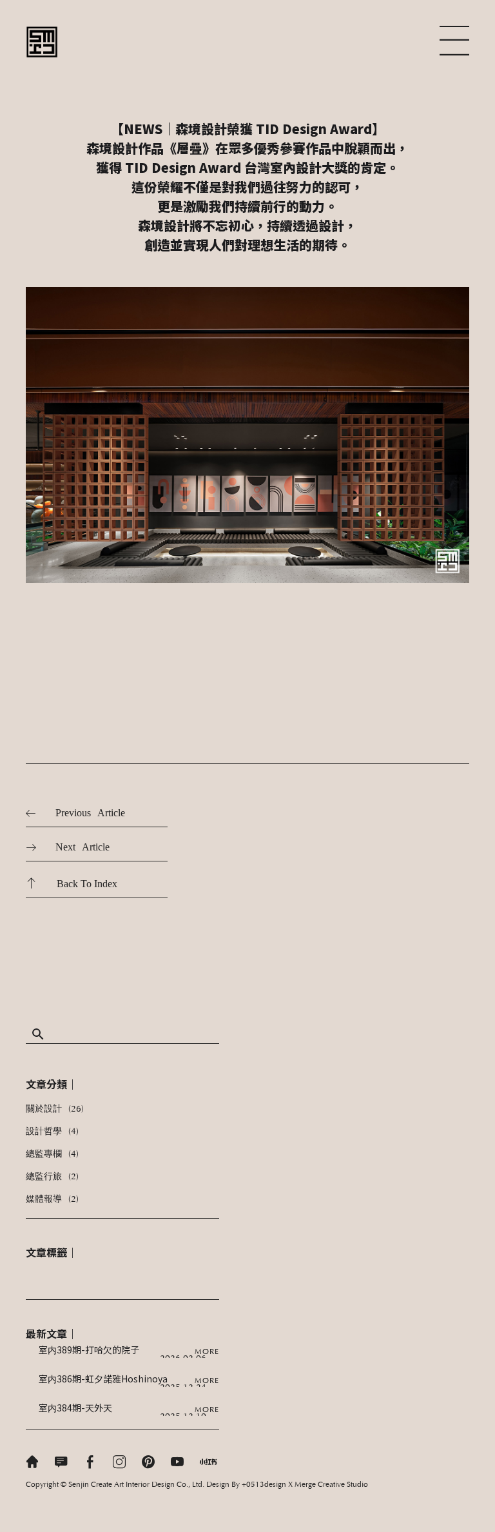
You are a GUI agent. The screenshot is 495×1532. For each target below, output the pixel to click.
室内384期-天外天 (75, 1407)
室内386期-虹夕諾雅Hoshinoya (103, 1378)
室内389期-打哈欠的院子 (89, 1349)
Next (65, 846)
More (207, 1352)
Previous (73, 812)
